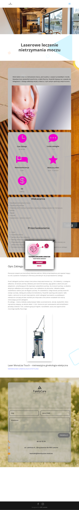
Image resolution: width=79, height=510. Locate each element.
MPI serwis (43, 507)
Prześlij (64, 435)
